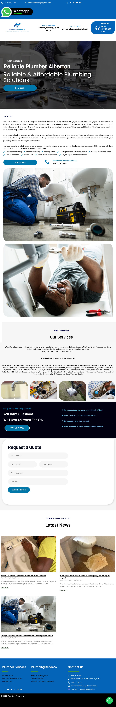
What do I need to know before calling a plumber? (84, 426)
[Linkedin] (73, 2)
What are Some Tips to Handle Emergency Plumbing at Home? (85, 577)
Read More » (5, 588)
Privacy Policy (7, 681)
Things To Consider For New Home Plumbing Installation (27, 635)
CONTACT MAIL (75, 26)
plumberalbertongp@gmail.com (64, 160)
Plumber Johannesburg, (11, 704)
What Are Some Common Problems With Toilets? (23, 575)
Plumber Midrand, (31, 704)
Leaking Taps (7, 675)
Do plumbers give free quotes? (76, 421)
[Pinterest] (80, 2)
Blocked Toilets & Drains (12, 678)
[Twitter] (70, 2)
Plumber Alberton (47, 704)
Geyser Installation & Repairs (43, 681)
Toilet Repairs (37, 678)
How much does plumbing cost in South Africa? (83, 410)
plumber (24, 121)
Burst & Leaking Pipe (39, 675)
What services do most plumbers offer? (80, 415)
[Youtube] (77, 2)
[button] (87, 410)
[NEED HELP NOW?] (97, 27)
